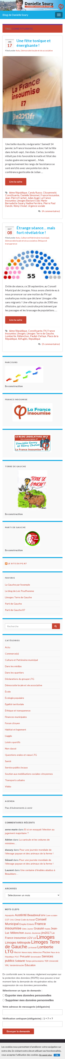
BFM (43, 915)
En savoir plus (45, 1055)
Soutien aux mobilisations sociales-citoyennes (29, 773)
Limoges (21, 333)
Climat (17, 920)
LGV (29, 937)
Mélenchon (23, 336)
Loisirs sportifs (12, 742)
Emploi (22, 924)
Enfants (30, 924)
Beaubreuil (33, 915)
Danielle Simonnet (30, 195)
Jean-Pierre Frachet (16, 198)
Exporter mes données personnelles (28, 995)
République (34, 338)
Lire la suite (15, 181)
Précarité (25, 956)
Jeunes (27, 933)
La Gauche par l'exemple (17, 584)
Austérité (21, 915)
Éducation (30, 965)
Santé (8, 761)
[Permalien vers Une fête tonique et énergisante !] (32, 96)
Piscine (46, 952)
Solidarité (20, 960)
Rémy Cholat (20, 206)
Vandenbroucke (17, 965)
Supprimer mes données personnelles (29, 1000)
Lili (34, 938)
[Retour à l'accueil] (32, 5)
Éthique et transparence (17, 710)
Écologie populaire (14, 697)
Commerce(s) (12, 653)
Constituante (12, 195)
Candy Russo (35, 192)
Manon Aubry (27, 952)
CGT (7, 920)
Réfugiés (23, 338)
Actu (18, 50)
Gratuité (39, 928)
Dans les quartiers (14, 672)
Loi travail (32, 948)
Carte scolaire (51, 915)
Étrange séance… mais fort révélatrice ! (35, 230)
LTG (9, 951)
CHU (12, 920)
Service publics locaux (16, 767)
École (8, 691)
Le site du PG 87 (17, 563)
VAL (7, 965)
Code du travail (28, 920)
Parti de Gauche (13, 603)
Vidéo (8, 786)
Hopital (47, 929)
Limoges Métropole (17, 942)
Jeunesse (36, 933)
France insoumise (50, 195)
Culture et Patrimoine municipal (35, 237)
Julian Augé (34, 198)
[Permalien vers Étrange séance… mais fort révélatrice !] (32, 264)
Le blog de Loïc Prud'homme (19, 591)
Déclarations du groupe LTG (19, 678)
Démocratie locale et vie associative (37, 50)
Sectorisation (35, 957)
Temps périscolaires (35, 961)
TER (46, 961)
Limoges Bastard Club (28, 200)
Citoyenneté (49, 192)
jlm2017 (46, 932)
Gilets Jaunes (27, 929)
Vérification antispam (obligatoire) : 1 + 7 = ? (27, 1018)
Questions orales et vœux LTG (21, 754)
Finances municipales (16, 716)
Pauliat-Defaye (38, 336)
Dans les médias (13, 666)
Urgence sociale (36, 206)
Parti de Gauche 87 (15, 610)
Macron (17, 952)
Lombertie (10, 336)
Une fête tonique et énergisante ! (33, 43)
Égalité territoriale (14, 704)
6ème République (18, 192)
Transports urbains (15, 780)
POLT (17, 957)
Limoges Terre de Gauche (40, 333)
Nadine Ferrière (34, 203)
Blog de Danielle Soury (15, 14)
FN (45, 330)
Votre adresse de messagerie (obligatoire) (26, 1006)
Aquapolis (9, 915)
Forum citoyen (12, 723)
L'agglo (8, 735)
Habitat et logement (15, 729)
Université (53, 961)
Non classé (10, 748)
